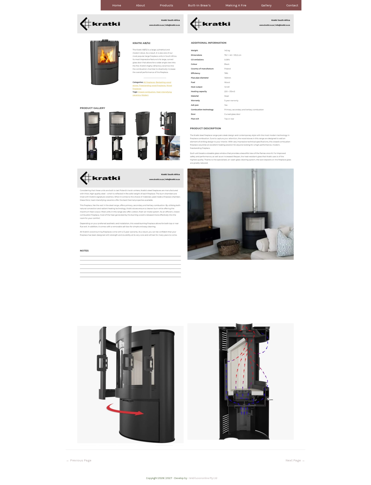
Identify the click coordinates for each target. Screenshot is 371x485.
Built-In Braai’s (199, 5)
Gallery (266, 5)
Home (116, 5)
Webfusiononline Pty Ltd (203, 478)
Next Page (295, 460)
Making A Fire (235, 5)
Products (166, 5)
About (140, 5)
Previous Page (78, 460)
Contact (292, 5)
